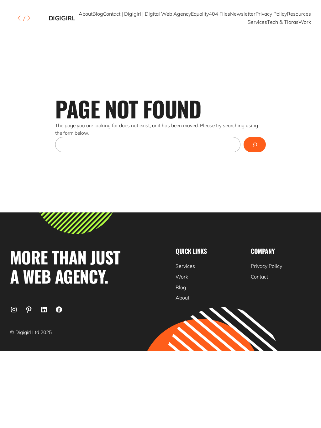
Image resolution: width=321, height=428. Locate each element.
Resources (299, 14)
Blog (97, 14)
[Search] (255, 144)
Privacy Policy (271, 14)
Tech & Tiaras (282, 22)
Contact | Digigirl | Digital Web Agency (147, 14)
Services (257, 22)
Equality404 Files (210, 14)
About (85, 14)
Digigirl (62, 18)
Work (304, 22)
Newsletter (242, 14)
